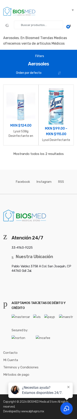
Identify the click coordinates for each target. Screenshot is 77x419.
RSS (61, 182)
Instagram (44, 182)
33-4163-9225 (22, 248)
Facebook (23, 182)
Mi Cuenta (10, 360)
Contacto (10, 353)
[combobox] (38, 25)
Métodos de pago (16, 375)
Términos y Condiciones (20, 367)
